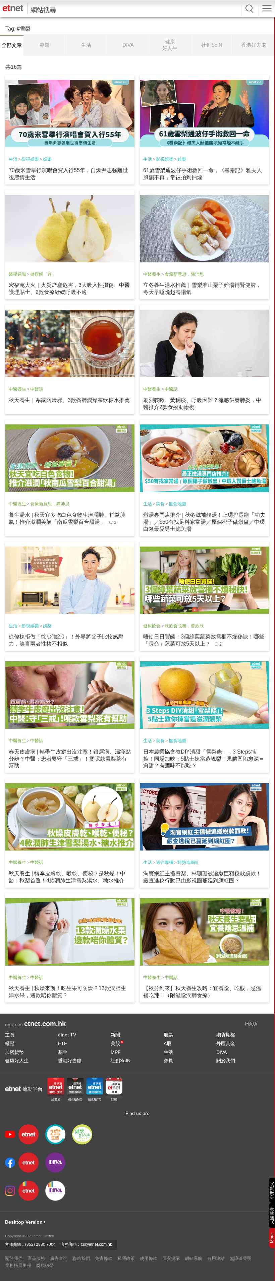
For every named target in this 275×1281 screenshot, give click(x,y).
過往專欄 (164, 862)
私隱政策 (126, 1258)
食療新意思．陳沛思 (184, 274)
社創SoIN (120, 1060)
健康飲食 (152, 625)
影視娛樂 (30, 159)
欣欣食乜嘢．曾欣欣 (184, 625)
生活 (13, 159)
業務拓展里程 (18, 1265)
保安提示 (171, 1258)
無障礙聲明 (241, 1258)
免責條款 (103, 1258)
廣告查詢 (58, 1258)
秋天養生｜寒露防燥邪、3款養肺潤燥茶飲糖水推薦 (69, 400)
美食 (160, 503)
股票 (168, 1034)
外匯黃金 (225, 1043)
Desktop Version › (25, 1222)
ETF (62, 1043)
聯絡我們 (81, 1258)
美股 (117, 1043)
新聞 (115, 1034)
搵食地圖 (177, 503)
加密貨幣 (14, 1052)
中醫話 (36, 389)
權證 (9, 1043)
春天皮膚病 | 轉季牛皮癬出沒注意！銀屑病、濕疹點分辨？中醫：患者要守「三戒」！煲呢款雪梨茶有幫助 (70, 759)
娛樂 (47, 159)
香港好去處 (69, 1060)
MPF (116, 1052)
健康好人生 (17, 1060)
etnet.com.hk (45, 1023)
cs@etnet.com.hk (96, 1244)
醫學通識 (17, 274)
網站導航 (193, 1258)
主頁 (9, 1034)
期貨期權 (225, 1034)
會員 (168, 1060)
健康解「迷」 (43, 274)
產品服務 (36, 1258)
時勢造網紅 (188, 862)
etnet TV (67, 1034)
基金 (62, 1052)
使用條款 (148, 1258)
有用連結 (216, 1258)
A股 (167, 1043)
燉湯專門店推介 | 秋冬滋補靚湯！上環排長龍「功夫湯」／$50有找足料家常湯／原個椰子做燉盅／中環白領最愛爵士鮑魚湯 (204, 522)
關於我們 (225, 1060)
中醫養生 (152, 274)
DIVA (221, 1052)
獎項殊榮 (45, 1265)
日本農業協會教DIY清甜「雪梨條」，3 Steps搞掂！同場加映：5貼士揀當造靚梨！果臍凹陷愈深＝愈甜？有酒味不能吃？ (203, 759)
